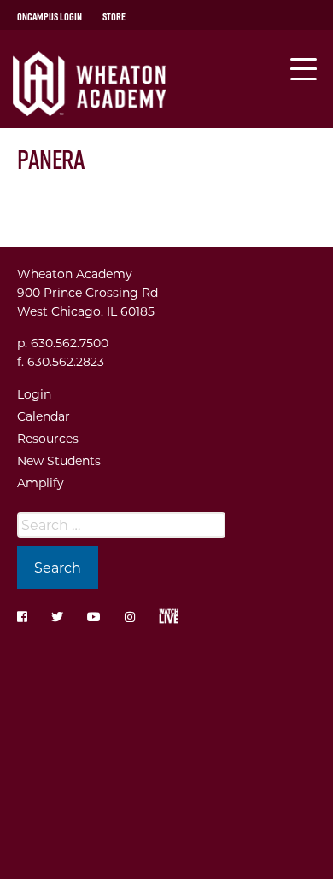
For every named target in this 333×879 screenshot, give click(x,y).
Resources (48, 438)
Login (34, 394)
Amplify (40, 482)
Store (114, 16)
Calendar (43, 416)
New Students (59, 460)
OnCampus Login (49, 16)
